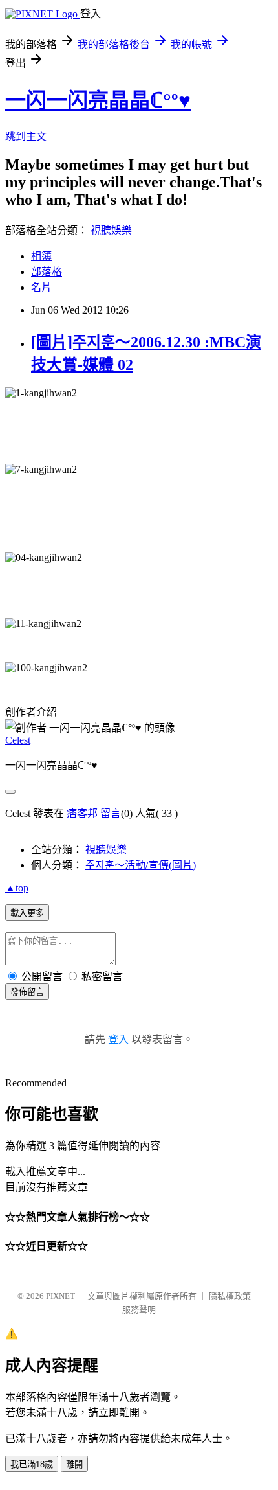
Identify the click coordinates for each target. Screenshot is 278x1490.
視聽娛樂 (111, 230)
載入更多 (27, 913)
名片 (41, 287)
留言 (110, 813)
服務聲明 (139, 1309)
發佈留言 (27, 992)
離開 (74, 1464)
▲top (16, 887)
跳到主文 (26, 136)
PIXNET (60, 1296)
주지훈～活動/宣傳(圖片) (140, 865)
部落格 (46, 271)
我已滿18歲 (31, 1464)
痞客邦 (82, 813)
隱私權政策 (230, 1296)
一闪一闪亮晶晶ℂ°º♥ (98, 100)
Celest (17, 740)
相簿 (41, 256)
